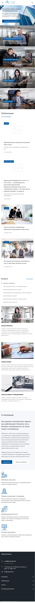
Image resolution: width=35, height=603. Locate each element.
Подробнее (7, 20)
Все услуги (30, 279)
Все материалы (6, 116)
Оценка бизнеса (6, 325)
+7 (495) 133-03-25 (10, 561)
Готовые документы (7, 589)
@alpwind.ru (10, 572)
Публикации (5, 581)
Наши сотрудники (21, 462)
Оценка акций (6, 362)
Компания (4, 577)
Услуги (3, 585)
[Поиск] (32, 3)
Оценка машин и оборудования (12, 394)
